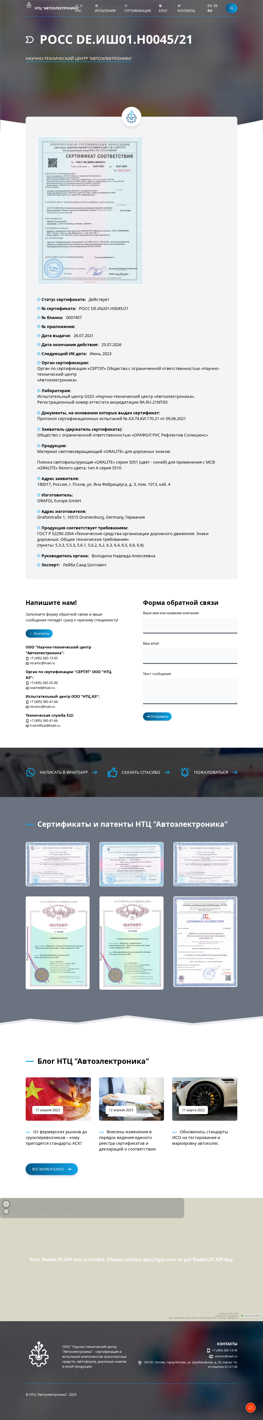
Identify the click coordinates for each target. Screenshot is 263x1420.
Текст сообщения (157, 673)
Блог (163, 10)
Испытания (105, 10)
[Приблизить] (6, 1204)
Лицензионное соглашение (227, 1316)
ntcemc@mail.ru (225, 1356)
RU (210, 10)
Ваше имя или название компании (171, 613)
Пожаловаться (211, 772)
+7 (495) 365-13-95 (224, 1350)
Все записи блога (48, 1169)
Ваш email (151, 643)
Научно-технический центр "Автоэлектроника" (79, 58)
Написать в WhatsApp (64, 772)
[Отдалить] (6, 1211)
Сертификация (137, 10)
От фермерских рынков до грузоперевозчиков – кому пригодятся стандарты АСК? (56, 1137)
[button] (58, 864)
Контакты (186, 10)
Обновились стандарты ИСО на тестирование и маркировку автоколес (200, 1137)
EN (210, 5)
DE (215, 5)
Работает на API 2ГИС (229, 1314)
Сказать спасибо (141, 772)
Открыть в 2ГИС (252, 1316)
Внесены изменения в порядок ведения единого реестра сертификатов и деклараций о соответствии (127, 1140)
